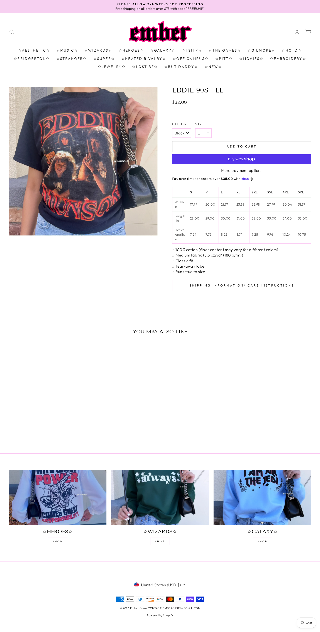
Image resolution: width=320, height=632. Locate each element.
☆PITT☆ (224, 58)
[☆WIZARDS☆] (160, 497)
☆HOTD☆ (292, 50)
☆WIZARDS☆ (98, 50)
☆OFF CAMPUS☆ (191, 58)
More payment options (241, 170)
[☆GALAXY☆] (262, 497)
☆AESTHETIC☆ (34, 50)
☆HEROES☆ (131, 50)
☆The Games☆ (225, 50)
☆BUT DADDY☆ (181, 66)
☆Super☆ (104, 58)
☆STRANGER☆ (71, 58)
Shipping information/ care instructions (241, 285)
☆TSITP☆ (192, 50)
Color (179, 124)
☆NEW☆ (213, 66)
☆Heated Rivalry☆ (143, 58)
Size (200, 124)
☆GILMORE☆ (261, 50)
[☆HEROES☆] (57, 497)
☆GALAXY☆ (162, 50)
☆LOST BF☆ (145, 66)
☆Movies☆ (251, 58)
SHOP (57, 541)
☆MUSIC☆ (67, 50)
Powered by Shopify (160, 615)
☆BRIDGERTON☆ (32, 58)
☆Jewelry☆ (112, 66)
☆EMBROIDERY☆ (288, 58)
